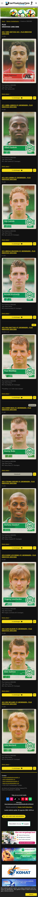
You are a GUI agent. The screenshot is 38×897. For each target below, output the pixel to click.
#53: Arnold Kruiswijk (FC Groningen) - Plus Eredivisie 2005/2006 (18, 252)
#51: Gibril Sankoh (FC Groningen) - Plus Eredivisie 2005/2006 (17, 106)
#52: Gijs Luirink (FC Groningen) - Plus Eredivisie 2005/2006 (16, 178)
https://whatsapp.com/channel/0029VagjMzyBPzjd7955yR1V (19, 804)
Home (3, 21)
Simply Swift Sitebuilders (25, 807)
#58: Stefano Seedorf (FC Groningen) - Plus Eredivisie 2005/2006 (18, 482)
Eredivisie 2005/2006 (26, 21)
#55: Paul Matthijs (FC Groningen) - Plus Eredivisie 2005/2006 (17, 328)
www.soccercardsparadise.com (11, 783)
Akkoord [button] (31, 894)
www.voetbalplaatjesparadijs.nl (11, 781)
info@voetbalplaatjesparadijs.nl (11, 777)
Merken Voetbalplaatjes (13, 21)
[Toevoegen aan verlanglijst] (34, 97)
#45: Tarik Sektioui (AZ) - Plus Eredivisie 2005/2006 (17, 33)
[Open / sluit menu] (2, 3)
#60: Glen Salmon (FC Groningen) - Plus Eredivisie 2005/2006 (17, 630)
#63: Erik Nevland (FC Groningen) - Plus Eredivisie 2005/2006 (17, 703)
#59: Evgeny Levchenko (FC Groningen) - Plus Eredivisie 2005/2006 (19, 556)
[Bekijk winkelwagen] (36, 3)
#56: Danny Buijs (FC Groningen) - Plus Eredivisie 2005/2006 (16, 409)
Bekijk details (5, 94)
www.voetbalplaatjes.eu (9, 779)
